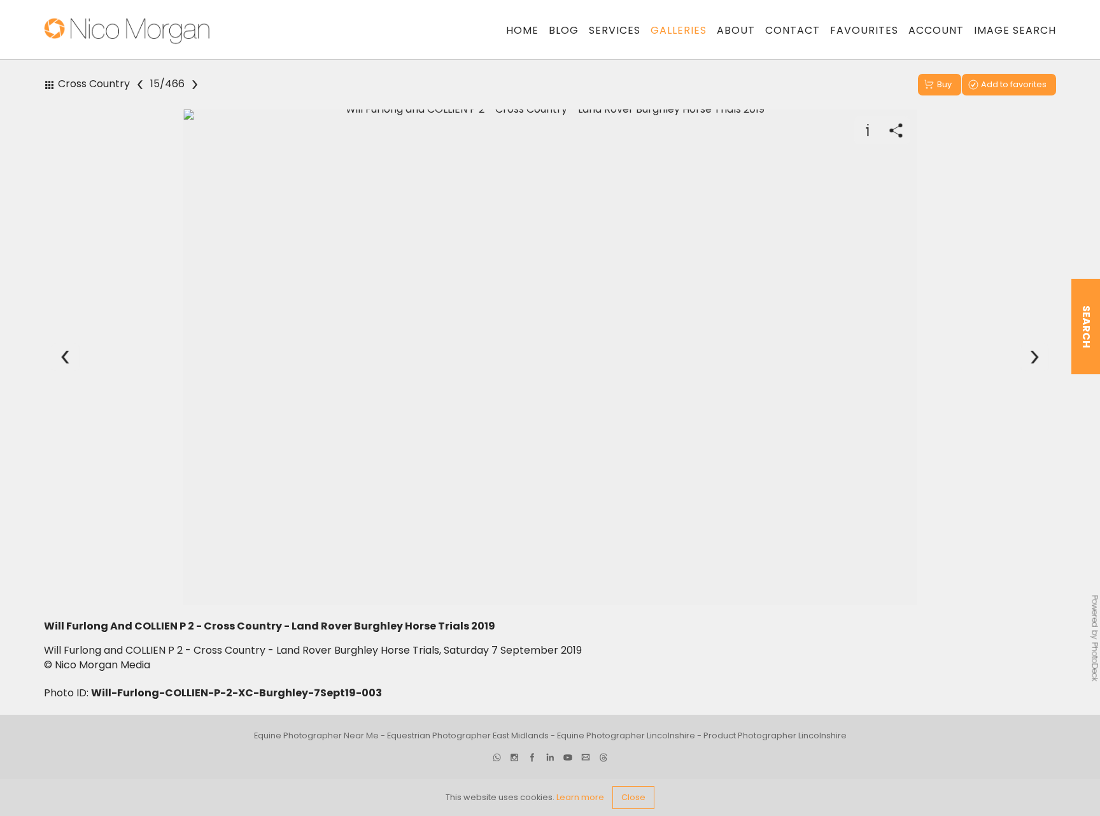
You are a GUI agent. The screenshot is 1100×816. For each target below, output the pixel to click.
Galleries (679, 30)
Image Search (1015, 30)
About (736, 30)
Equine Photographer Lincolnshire (626, 736)
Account (936, 30)
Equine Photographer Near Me (316, 736)
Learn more (580, 797)
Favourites (864, 30)
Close (633, 797)
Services (614, 30)
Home (522, 30)
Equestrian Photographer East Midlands (468, 736)
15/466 (167, 84)
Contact (792, 30)
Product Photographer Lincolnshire (775, 736)
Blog (564, 30)
